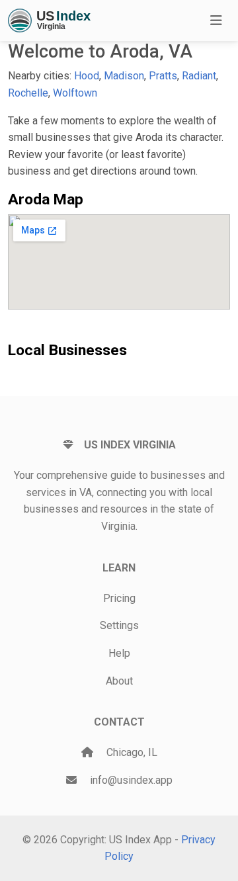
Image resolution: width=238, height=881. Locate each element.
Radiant (199, 75)
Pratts (163, 75)
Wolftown (75, 93)
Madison (124, 75)
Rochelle (28, 93)
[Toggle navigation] (216, 20)
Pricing (119, 598)
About (119, 681)
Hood (86, 75)
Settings (119, 625)
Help (119, 653)
